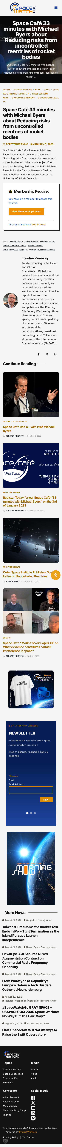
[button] (5, 1141)
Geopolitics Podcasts (15, 422)
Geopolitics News (23, 90)
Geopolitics (20, 1000)
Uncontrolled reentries (42, 250)
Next (46, 799)
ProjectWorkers (28, 1131)
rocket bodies (35, 246)
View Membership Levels (26, 211)
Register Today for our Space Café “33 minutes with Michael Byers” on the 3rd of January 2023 (30, 501)
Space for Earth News (23, 98)
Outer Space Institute (14, 246)
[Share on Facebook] (39, 354)
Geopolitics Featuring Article (42, 1000)
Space (47, 90)
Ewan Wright (31, 242)
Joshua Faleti (13, 581)
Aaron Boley (16, 242)
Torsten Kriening (15, 436)
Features (9, 1000)
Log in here (38, 224)
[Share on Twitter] (47, 354)
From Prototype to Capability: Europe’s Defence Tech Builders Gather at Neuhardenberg (27, 985)
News (38, 90)
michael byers (47, 242)
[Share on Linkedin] (55, 354)
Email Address (17, 784)
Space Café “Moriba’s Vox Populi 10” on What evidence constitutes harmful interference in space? (30, 647)
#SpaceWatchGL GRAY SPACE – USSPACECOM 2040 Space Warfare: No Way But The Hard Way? (30, 1011)
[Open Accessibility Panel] (55, 575)
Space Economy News (45, 947)
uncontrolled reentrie (15, 250)
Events (6, 90)
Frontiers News (11, 492)
